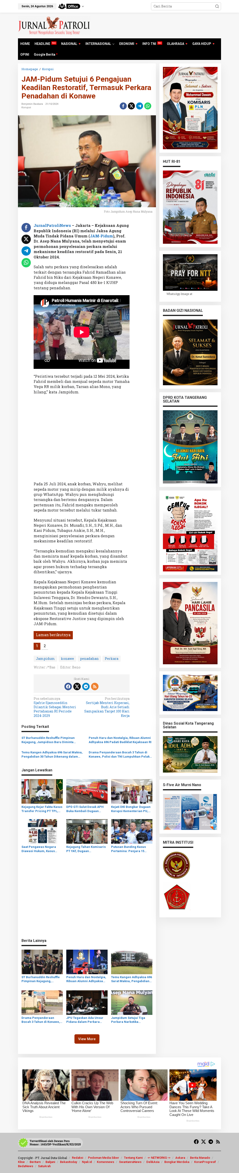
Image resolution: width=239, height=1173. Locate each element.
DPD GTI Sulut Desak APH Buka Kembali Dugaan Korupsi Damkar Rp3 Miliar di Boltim (86, 809)
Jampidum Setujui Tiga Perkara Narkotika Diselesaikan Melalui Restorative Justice (128, 1020)
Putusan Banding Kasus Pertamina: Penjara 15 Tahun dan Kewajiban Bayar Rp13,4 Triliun (131, 849)
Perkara (111, 658)
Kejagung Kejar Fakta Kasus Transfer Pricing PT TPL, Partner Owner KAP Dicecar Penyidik (42, 809)
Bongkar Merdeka (176, 1162)
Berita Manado (200, 1157)
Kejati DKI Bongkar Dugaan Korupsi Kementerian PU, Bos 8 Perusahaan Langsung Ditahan (131, 809)
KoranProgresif (205, 1162)
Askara (180, 1157)
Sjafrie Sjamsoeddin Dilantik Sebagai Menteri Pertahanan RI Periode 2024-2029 (55, 707)
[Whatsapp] (147, 105)
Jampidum (45, 658)
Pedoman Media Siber (103, 1157)
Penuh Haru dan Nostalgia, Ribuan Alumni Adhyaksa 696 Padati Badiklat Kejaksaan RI (120, 740)
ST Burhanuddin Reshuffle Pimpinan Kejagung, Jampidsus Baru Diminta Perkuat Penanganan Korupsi (48, 740)
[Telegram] (86, 686)
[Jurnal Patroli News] (54, 25)
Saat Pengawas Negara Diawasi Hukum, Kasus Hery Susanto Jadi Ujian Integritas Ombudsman (39, 849)
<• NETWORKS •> (159, 1157)
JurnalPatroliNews (52, 225)
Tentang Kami (133, 1157)
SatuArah (44, 1166)
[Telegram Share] (139, 105)
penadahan (89, 658)
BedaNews (25, 1166)
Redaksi (77, 1157)
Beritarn (35, 1162)
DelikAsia (152, 1162)
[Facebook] (68, 686)
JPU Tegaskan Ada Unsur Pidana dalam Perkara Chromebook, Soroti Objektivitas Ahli (84, 1020)
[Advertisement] (82, 439)
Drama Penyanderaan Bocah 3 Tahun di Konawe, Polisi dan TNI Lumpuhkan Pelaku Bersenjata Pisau (120, 755)
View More (87, 1039)
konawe (67, 658)
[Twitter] (77, 686)
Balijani (50, 1162)
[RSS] (94, 686)
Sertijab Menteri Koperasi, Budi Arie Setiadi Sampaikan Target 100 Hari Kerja (107, 707)
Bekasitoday (68, 1162)
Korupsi (26, 107)
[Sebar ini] (123, 105)
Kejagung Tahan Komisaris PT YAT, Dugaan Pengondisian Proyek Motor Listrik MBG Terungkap (86, 849)
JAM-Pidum (101, 235)
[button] (217, 6)
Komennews (105, 1162)
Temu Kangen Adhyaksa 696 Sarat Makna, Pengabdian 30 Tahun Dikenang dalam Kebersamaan (52, 755)
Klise (21, 1162)
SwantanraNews (130, 1162)
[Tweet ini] (131, 105)
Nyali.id (87, 1162)
